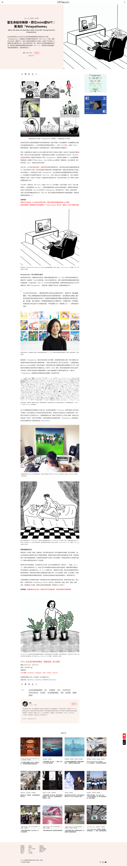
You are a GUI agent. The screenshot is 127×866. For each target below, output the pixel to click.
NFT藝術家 (52, 690)
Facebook (31, 673)
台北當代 (42, 693)
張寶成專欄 (45, 759)
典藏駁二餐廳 (42, 850)
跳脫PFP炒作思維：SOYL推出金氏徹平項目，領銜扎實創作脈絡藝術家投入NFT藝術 (45, 202)
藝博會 (74, 693)
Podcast (30, 851)
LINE (44, 673)
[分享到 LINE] (25, 74)
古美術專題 (28, 792)
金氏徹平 (37, 167)
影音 (29, 850)
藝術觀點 (29, 759)
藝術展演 (72, 759)
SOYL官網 (23, 673)
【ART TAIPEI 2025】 (91, 826)
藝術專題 (71, 827)
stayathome (66, 690)
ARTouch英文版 (32, 848)
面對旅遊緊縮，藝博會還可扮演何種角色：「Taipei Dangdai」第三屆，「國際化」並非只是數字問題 (50, 205)
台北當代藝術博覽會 (53, 693)
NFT (33, 145)
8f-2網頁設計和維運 (25, 862)
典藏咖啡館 (41, 847)
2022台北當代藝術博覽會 (35, 690)
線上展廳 (68, 693)
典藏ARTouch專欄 (46, 792)
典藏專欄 (22, 847)
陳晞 (30, 703)
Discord (55, 673)
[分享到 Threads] (29, 74)
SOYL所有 (64, 145)
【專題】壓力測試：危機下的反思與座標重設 (29, 826)
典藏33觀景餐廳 (42, 848)
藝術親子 (30, 847)
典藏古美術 (23, 792)
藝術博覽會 (32, 18)
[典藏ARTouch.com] (63, 2)
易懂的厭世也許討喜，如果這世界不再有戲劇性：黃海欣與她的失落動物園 (49, 589)
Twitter (49, 673)
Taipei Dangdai (33, 693)
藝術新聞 (76, 759)
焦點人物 (22, 851)
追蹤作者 (37, 53)
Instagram (38, 673)
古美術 (30, 846)
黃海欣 (30, 695)
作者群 (22, 853)
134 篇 (35, 705)
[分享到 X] (32, 74)
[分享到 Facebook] (22, 74)
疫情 (62, 693)
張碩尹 (43, 167)
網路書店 (41, 846)
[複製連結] (36, 74)
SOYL (58, 690)
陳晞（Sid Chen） (28, 52)
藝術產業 (37, 18)
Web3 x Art (26, 18)
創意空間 (41, 851)
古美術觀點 (33, 792)
